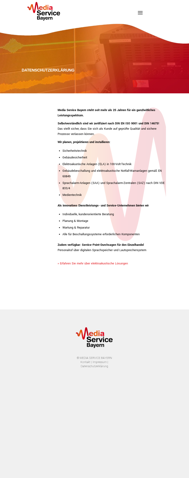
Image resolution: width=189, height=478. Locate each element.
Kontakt (85, 362)
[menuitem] (140, 12)
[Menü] (140, 12)
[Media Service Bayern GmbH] (44, 10)
